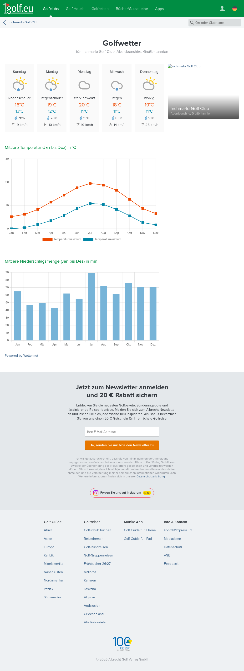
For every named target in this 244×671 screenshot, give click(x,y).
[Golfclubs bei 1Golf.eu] (18, 8)
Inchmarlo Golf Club (23, 22)
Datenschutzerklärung (151, 476)
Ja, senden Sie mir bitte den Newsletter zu (122, 445)
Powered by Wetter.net (21, 355)
